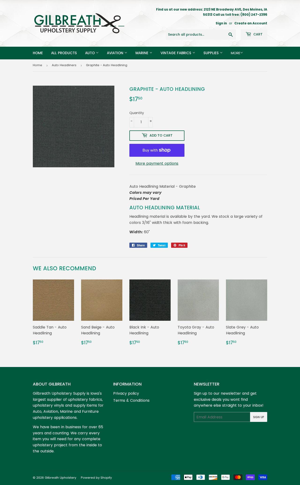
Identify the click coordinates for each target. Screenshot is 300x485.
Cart (257, 34)
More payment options (156, 163)
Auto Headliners (64, 65)
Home (38, 52)
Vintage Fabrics (176, 52)
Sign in (221, 23)
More (235, 52)
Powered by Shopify (96, 477)
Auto (90, 52)
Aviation (115, 52)
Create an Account (250, 23)
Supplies (211, 52)
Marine (142, 52)
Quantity (136, 113)
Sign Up (258, 417)
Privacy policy (126, 393)
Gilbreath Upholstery (60, 477)
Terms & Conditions (131, 400)
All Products (64, 52)
